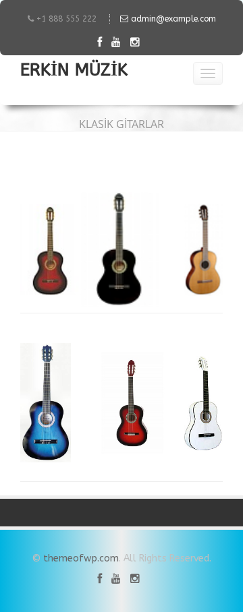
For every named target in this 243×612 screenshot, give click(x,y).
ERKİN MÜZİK (74, 71)
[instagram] (138, 42)
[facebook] (103, 42)
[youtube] (119, 42)
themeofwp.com (81, 558)
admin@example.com (172, 19)
